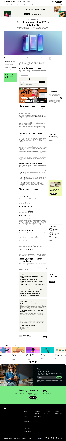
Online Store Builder (27, 428)
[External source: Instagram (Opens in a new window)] (53, 438)
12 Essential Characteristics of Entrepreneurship (30, 293)
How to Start (17, 4)
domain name (21, 140)
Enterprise (28, 1)
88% (21, 202)
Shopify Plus (57, 411)
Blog (5, 4)
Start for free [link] (42, 82)
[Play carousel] (33, 362)
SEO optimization (24, 119)
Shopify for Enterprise (58, 413)
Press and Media (27, 414)
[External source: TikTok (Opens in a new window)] (56, 438)
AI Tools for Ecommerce (24, 4)
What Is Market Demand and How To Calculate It (30, 291)
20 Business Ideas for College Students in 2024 (30, 295)
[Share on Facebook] (41, 337)
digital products (23, 174)
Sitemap (29, 438)
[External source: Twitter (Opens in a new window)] (48, 438)
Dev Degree (46, 413)
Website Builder (26, 429)
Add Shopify (52, 281)
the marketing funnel (39, 116)
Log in (53, 1)
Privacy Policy (51, 103)
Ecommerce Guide (10, 4)
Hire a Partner (36, 413)
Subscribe (59, 377)
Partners (25, 416)
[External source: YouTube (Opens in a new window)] (51, 438)
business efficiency (24, 75)
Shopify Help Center (37, 411)
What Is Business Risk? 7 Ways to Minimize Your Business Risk (33, 284)
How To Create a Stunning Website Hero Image (30, 286)
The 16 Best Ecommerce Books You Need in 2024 (30, 279)
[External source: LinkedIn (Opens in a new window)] (58, 438)
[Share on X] (44, 337)
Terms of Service (17, 438)
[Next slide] (36, 362)
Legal (25, 419)
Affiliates (25, 418)
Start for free (58, 1)
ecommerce (25, 61)
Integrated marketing (32, 233)
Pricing (24, 1)
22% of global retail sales (40, 61)
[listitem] (33, 353)
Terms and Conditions (56, 380)
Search (60, 4)
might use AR (30, 211)
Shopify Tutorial (32, 4)
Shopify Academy (37, 414)
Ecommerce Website (27, 431)
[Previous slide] (30, 362)
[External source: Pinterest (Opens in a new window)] (61, 438)
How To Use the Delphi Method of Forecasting (30, 287)
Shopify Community (37, 416)
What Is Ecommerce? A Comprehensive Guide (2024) (31, 289)
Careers (25, 411)
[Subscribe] (61, 98)
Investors (25, 413)
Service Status (26, 421)
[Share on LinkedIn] (46, 337)
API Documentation (47, 411)
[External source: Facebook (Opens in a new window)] (46, 438)
